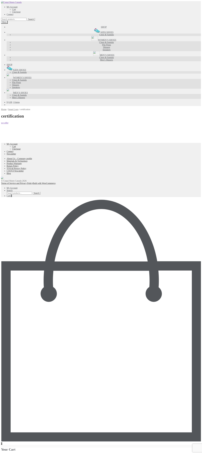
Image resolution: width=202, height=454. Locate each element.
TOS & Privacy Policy (16, 168)
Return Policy (13, 166)
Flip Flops (106, 45)
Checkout (16, 12)
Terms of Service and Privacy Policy (17, 183)
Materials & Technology (17, 161)
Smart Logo (13, 109)
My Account (12, 7)
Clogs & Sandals (106, 35)
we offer (4, 123)
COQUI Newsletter (15, 171)
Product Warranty (14, 163)
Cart (14, 9)
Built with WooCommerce (44, 183)
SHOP (104, 27)
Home (3, 109)
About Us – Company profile (19, 158)
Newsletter (11, 154)
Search (31, 19)
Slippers (106, 47)
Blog (9, 173)
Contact (10, 14)
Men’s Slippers (106, 60)
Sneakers (106, 50)
